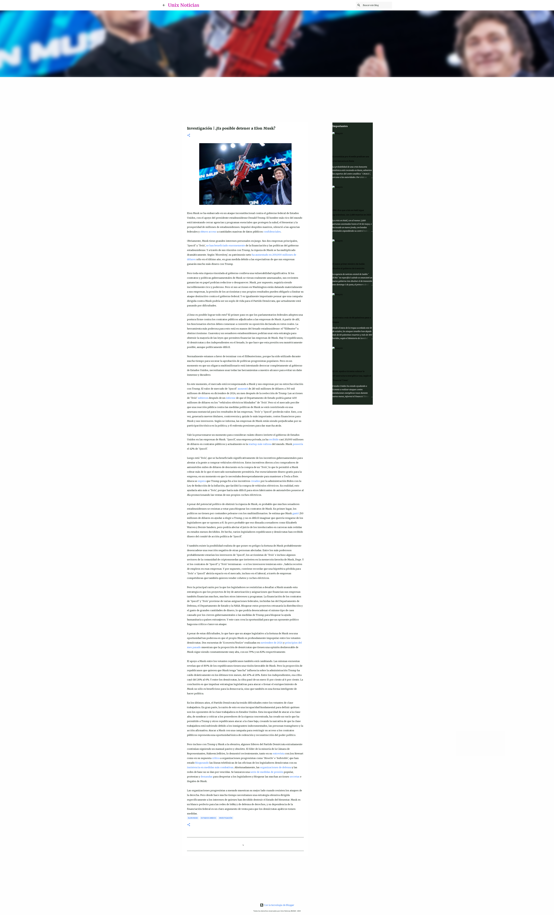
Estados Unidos (208, 818)
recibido (274, 439)
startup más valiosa (259, 444)
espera (202, 481)
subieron (203, 397)
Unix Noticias (183, 5)
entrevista (279, 753)
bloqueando (202, 762)
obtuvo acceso (208, 231)
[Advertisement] (277, 99)
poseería (298, 444)
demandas (207, 776)
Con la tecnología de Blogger (278, 905)
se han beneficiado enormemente (225, 245)
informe (230, 397)
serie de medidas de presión (266, 772)
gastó (295, 513)
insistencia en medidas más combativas (210, 767)
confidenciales (272, 231)
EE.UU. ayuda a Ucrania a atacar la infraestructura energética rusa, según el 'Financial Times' (351, 375)
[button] (188, 135)
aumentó (243, 388)
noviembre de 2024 (272, 642)
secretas (295, 776)
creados (255, 481)
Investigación (225, 818)
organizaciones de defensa (275, 767)
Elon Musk (193, 818)
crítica (216, 758)
